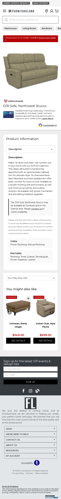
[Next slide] (51, 312)
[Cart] (57, 11)
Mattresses (11, 28)
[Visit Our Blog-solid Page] (37, 391)
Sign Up (30, 382)
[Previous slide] (10, 312)
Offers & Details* (41, 473)
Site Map (29, 473)
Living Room (29, 28)
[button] (4, 11)
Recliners (47, 28)
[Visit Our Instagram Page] (30, 391)
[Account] (52, 11)
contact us (36, 209)
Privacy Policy (18, 473)
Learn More (47, 118)
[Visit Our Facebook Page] (23, 391)
